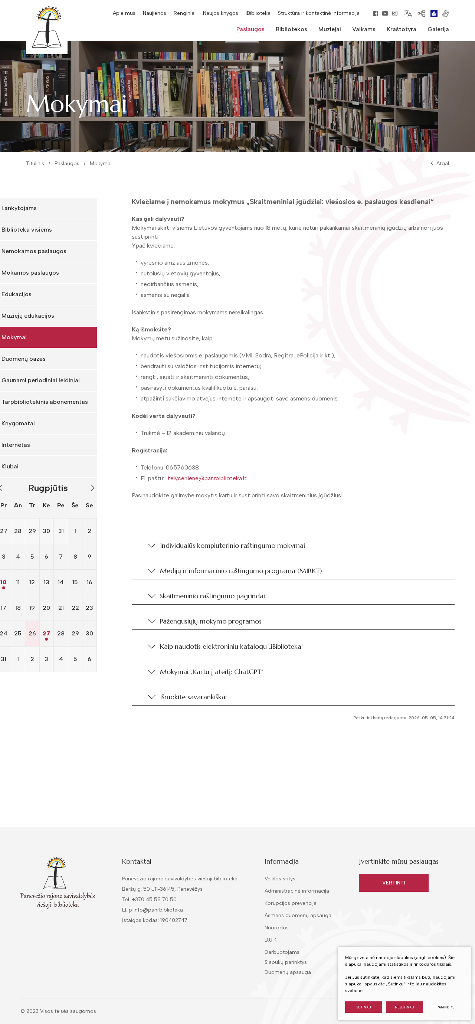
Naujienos (154, 13)
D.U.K (270, 940)
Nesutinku (404, 1007)
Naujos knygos (220, 13)
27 (46, 633)
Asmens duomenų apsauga (298, 915)
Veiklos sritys (280, 879)
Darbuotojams (282, 952)
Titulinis (35, 163)
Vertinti (393, 883)
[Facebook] (375, 13)
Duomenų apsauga (288, 972)
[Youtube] (385, 13)
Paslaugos (67, 163)
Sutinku (364, 1007)
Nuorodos (277, 928)
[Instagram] (394, 13)
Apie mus (124, 13)
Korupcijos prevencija (291, 903)
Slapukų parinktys (286, 962)
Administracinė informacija (297, 891)
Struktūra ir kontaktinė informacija (319, 13)
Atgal (442, 163)
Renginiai (185, 13)
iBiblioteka (258, 13)
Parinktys (445, 1007)
